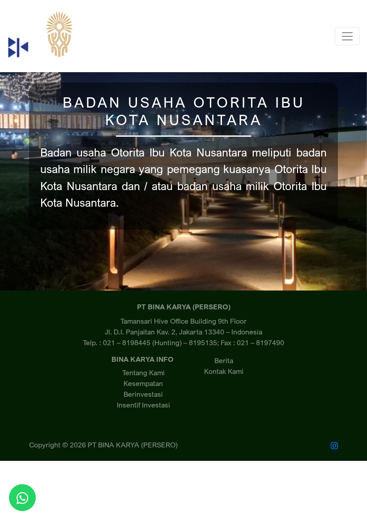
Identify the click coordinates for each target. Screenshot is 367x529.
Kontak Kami (223, 371)
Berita (223, 360)
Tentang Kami (143, 372)
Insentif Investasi (143, 404)
